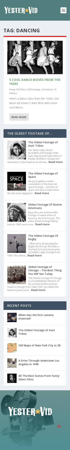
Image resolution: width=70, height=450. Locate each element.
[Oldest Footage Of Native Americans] (16, 212)
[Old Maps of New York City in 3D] (12, 348)
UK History (46, 89)
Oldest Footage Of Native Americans (45, 206)
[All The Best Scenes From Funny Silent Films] (12, 378)
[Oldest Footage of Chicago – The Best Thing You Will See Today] (16, 275)
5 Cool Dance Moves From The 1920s (34, 82)
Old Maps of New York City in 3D (39, 345)
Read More (19, 117)
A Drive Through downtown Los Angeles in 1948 (38, 362)
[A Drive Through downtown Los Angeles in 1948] (12, 363)
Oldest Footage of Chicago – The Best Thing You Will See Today (45, 270)
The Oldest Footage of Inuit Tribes (43, 143)
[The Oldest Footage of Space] (16, 181)
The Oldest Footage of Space (43, 175)
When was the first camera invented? (36, 316)
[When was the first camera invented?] (12, 317)
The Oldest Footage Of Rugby (43, 237)
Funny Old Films (17, 89)
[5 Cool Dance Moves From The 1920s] (35, 57)
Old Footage (33, 89)
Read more (56, 162)
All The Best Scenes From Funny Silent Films (39, 377)
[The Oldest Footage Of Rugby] (16, 244)
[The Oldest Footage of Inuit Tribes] (16, 150)
